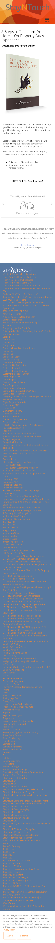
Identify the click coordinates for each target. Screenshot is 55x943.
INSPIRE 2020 (9, 521)
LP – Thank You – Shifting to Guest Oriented (22, 632)
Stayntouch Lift (9, 820)
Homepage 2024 (10, 481)
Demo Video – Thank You (14, 393)
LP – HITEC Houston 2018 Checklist (18, 575)
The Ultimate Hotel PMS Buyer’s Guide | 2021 (23, 897)
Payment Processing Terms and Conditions (22, 686)
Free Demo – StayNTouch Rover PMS (20, 433)
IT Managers (8, 763)
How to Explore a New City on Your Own (21, 496)
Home (5, 476)
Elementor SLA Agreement (15, 419)
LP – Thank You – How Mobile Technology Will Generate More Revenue (23, 623)
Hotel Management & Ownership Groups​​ (21, 490)
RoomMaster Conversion (14, 735)
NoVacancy (8, 664)
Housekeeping (9, 493)
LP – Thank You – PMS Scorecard (18, 629)
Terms (6, 843)
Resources (8, 726)
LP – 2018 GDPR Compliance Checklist (20, 558)
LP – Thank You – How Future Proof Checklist (23, 618)
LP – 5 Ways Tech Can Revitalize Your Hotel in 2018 (26, 561)
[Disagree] (51, 927)
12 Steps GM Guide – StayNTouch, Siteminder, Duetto (27, 296)
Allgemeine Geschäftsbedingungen (19, 316)
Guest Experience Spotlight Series (18, 453)
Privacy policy (9, 930)
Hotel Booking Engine (12, 484)
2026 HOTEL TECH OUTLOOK (16, 311)
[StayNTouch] (17, 270)
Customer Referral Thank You (16, 373)
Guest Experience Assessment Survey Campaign (25, 450)
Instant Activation (10, 527)
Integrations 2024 (11, 533)
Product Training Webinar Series (17, 703)
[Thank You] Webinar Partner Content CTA (21, 285)
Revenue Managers (11, 766)
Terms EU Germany (11, 846)
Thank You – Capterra (12, 863)
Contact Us (8, 351)
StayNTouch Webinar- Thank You (17, 837)
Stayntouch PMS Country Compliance (20, 829)
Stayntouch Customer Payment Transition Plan (24, 803)
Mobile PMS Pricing (11, 644)
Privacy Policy (9, 701)
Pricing (6, 689)
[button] (3, 204)
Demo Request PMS (12, 376)
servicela (7, 752)
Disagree (24, 936)
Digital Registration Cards (14, 402)
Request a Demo (10, 718)
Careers (6, 336)
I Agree (9, 936)
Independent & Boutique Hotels (17, 518)
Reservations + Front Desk (14, 723)
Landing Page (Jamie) (12, 544)
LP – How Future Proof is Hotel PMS (19, 578)
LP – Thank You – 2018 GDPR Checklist (20, 607)
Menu (47, 21)
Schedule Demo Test (12, 749)
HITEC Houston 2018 (12, 464)
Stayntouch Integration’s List (15, 817)
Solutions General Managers (15, 769)
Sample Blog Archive (12, 746)
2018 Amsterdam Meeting (14, 299)
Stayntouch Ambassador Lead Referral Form (23, 789)
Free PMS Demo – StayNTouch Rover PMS (22, 436)
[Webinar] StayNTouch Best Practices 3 (20, 294)
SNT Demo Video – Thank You (16, 860)
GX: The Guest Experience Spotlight (19, 462)
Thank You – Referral (12, 871)
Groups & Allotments (12, 442)
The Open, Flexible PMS (14, 894)
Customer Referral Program (15, 370)
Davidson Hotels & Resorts (15, 382)
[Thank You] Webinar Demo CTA (17, 282)
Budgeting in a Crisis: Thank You (17, 328)
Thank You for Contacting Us (15, 877)
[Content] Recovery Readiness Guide (20, 274)
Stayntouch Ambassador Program (18, 792)
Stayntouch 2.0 (9, 780)
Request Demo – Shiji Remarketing (19, 721)
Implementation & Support (15, 516)
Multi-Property (9, 655)
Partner (6, 675)
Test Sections (9, 851)
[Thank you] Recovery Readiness (18, 279)
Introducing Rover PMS (13, 541)
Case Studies (9, 342)
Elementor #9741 (11, 407)
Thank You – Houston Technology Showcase (23, 869)
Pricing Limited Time (12, 695)
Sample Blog (9, 743)
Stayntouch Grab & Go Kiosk (15, 806)
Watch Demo (9, 903)
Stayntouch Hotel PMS (13, 812)
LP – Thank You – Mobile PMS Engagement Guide (25, 627)
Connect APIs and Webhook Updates (19, 348)
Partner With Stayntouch (14, 681)
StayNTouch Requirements (15, 832)
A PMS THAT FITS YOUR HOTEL (16, 314)
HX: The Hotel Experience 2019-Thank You (22, 507)
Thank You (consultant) (13, 874)
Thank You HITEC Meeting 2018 (17, 880)
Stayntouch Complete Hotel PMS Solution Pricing (25, 800)
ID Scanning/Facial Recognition (17, 513)
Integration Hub (10, 530)
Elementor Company (12, 410)
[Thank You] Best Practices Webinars (19, 277)
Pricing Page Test (10, 698)
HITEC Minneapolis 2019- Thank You (19, 470)
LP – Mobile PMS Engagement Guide (19, 592)
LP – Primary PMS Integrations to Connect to (23, 598)
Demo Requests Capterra (14, 388)
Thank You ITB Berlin (12, 883)
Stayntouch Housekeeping (15, 814)
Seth (5, 755)
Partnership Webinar (12, 684)
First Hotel (7, 430)
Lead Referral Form (12, 547)
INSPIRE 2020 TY (10, 524)
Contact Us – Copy (11, 356)
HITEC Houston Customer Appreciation (20, 467)
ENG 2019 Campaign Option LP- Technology (23, 425)
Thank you (7, 857)
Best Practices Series (12, 319)
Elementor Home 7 (11, 416)
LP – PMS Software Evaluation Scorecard (21, 595)
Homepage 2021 (10, 479)
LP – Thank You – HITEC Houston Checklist (21, 615)
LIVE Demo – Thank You (13, 553)
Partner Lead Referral (13, 678)
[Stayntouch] (27, 14)
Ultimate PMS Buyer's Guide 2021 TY (19, 900)
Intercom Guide (10, 538)
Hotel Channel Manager (13, 487)
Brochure (7, 325)
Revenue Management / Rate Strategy (20, 732)
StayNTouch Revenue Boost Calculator (20, 834)
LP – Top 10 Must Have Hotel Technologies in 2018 (25, 641)
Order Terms (9, 672)
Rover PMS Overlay (11, 738)
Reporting (7, 712)
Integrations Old (10, 536)
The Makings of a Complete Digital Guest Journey (25, 891)
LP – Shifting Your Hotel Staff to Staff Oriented (23, 601)
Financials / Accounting (13, 427)
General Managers (11, 760)
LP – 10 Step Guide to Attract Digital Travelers (23, 555)
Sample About (9, 740)
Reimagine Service (11, 709)
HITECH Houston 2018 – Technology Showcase (24, 473)
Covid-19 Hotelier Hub (13, 362)
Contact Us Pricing (11, 359)
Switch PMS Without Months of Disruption (21, 840)
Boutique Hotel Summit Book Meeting (20, 322)
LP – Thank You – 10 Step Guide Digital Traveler (24, 604)
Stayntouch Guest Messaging (16, 809)
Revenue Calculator (12, 729)
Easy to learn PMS (11, 405)
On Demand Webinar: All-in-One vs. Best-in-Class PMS (27, 666)
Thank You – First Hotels (13, 866)
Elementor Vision (10, 422)
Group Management (12, 439)
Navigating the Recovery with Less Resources (23, 661)
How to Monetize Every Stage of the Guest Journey (26, 499)
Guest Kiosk (8, 456)
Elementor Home (11, 413)
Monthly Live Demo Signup (15, 652)
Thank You (7, 854)
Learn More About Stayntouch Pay (18, 550)
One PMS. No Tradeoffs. (13, 669)
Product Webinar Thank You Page (18, 706)
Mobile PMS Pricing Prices (14, 647)
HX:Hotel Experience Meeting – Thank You (22, 510)
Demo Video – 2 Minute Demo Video (19, 390)
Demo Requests (10, 379)
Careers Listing (9, 339)
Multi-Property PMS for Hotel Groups (19, 658)
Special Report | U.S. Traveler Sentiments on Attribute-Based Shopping (23, 773)
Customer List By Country (14, 365)
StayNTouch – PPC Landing (15, 777)
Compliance (8, 345)
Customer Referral (11, 368)
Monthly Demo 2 (10, 649)
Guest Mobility (9, 459)
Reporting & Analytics (12, 715)
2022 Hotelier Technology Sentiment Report (23, 302)
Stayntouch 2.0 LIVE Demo (15, 786)
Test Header (8, 849)
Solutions (7, 758)
